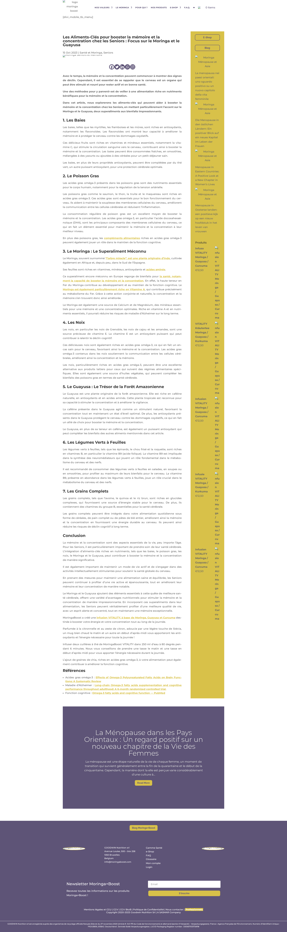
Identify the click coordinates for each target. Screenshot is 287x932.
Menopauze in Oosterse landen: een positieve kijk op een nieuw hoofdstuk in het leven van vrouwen (206, 218)
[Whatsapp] (127, 67)
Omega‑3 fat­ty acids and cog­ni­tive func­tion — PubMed (128, 692)
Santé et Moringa (91, 52)
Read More (143, 782)
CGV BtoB (125, 909)
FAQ (148, 855)
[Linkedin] (122, 67)
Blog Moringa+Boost (143, 827)
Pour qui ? (141, 7)
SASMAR (164, 912)
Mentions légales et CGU (98, 909)
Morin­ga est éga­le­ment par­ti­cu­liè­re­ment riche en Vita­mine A (104, 289)
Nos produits (159, 7)
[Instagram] (132, 67)
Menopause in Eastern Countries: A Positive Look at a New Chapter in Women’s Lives (207, 176)
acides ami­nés (155, 269)
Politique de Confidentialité (148, 909)
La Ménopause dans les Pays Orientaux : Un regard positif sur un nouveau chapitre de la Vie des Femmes (143, 742)
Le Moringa (122, 7)
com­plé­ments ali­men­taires (122, 238)
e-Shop (150, 851)
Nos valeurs (102, 7)
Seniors (108, 52)
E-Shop (207, 37)
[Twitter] (117, 67)
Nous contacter (175, 909)
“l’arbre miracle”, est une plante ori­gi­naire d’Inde (137, 258)
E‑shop (174, 7)
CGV (115, 909)
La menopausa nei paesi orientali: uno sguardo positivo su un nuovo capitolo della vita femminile (207, 86)
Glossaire (151, 859)
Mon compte (153, 863)
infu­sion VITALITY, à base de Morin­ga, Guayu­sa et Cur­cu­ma (136, 617)
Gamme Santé (154, 847)
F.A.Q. (187, 7)
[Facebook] (111, 67)
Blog (207, 47)
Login (149, 867)
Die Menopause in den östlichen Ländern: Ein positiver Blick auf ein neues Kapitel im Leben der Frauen (207, 133)
